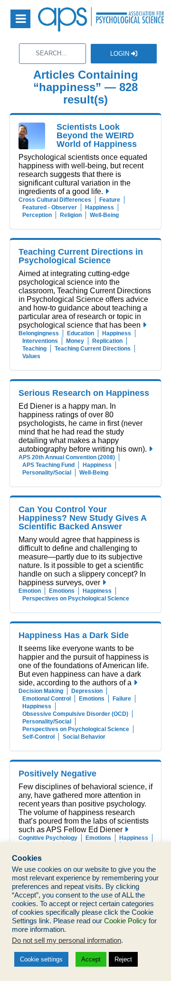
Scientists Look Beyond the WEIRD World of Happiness (97, 135)
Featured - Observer (49, 207)
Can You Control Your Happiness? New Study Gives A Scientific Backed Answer (82, 518)
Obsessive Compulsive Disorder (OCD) (75, 714)
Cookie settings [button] (41, 959)
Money (75, 341)
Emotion (30, 591)
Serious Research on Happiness (84, 393)
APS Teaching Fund (48, 465)
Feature (109, 199)
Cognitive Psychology (48, 838)
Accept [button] (91, 959)
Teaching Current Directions (93, 348)
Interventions (40, 341)
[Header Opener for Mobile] (20, 19)
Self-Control (38, 736)
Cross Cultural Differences (55, 199)
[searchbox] (52, 53)
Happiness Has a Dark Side (74, 635)
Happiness (99, 207)
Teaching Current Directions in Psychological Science (81, 256)
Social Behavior (84, 736)
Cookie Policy (125, 921)
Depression (87, 691)
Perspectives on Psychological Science (75, 598)
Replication (107, 341)
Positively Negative (57, 773)
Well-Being (104, 215)
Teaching (34, 348)
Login (120, 53)
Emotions (62, 591)
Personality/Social (46, 472)
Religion (71, 215)
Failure (122, 698)
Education (80, 333)
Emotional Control (46, 698)
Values (31, 356)
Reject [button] (123, 959)
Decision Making (41, 691)
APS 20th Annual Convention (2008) (67, 457)
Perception (37, 215)
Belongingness (39, 333)
